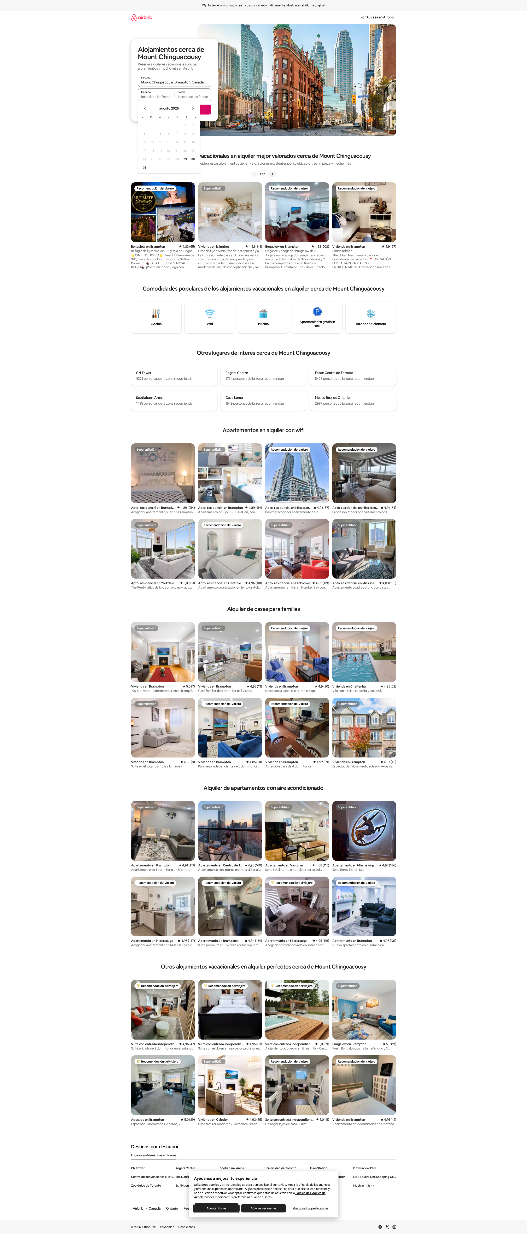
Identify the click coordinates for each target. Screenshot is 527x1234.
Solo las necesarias (263, 1208)
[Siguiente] (272, 174)
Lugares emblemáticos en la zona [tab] (153, 1155)
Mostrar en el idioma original (305, 5)
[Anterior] (254, 174)
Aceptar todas (216, 1208)
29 (185, 159)
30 (193, 159)
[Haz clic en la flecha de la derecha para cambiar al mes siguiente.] (193, 108)
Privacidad (167, 1227)
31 (144, 167)
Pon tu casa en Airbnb (377, 17)
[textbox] (156, 96)
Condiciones (186, 1227)
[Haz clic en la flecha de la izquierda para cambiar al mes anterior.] (145, 108)
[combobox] (174, 82)
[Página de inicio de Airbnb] (141, 17)
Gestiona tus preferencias (310, 1208)
